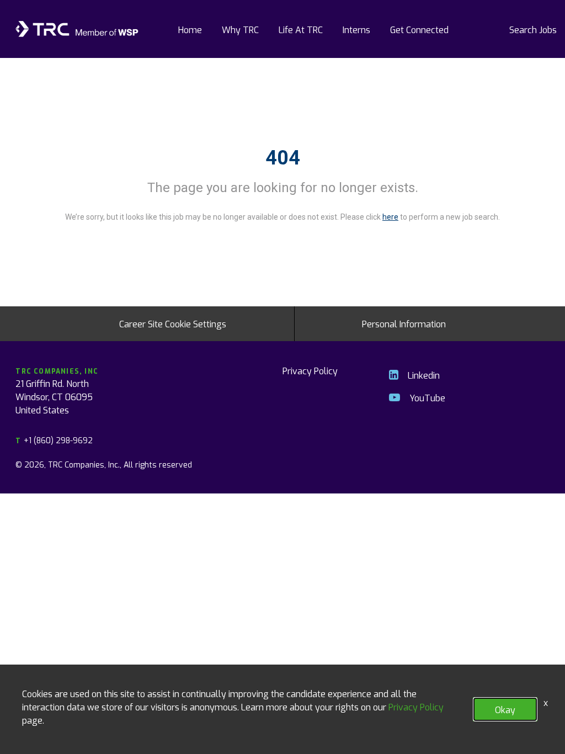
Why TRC (240, 29)
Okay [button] (505, 709)
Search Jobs (533, 29)
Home (190, 29)
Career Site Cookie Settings (172, 323)
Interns (356, 29)
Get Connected (419, 29)
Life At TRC (301, 29)
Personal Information (404, 323)
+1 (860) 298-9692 (53, 440)
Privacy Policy (310, 370)
